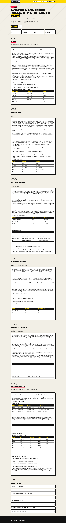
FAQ (19, 26)
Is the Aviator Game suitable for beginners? (19, 511)
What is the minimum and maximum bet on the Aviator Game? (21, 493)
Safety (48, 1)
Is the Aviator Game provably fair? (17, 500)
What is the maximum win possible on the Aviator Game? (21, 504)
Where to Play (52, 1)
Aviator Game (15, 1)
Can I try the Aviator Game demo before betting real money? (22, 489)
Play (37, 1)
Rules (35, 1)
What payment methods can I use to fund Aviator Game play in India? (23, 507)
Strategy (43, 1)
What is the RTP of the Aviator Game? (17, 486)
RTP (40, 1)
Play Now (13, 26)
